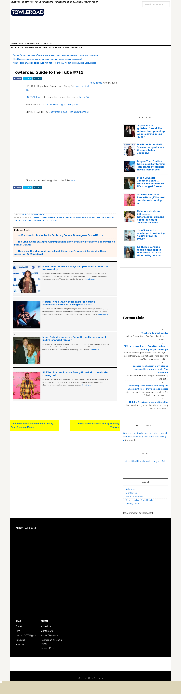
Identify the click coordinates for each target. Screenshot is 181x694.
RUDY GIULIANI (34, 97)
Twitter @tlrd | (130, 461)
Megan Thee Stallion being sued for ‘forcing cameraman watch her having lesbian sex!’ (55, 62)
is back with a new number (74, 112)
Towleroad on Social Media (139, 500)
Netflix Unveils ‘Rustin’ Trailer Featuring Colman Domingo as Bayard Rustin (61, 235)
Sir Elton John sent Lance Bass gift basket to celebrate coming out (151, 198)
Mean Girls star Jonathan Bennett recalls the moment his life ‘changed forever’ (150, 182)
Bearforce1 (54, 112)
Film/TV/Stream (30, 215)
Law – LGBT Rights (26, 635)
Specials (20, 644)
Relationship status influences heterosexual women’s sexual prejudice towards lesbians (150, 217)
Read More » (90, 279)
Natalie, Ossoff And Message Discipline (148, 402)
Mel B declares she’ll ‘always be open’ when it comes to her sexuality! (47, 59)
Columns (20, 640)
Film (18, 631)
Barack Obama (41, 217)
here (73, 180)
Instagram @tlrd (158, 461)
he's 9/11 (84, 97)
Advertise (130, 489)
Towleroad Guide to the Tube (42, 220)
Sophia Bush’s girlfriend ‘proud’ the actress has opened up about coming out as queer (55, 55)
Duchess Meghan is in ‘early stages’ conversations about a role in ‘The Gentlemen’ (150, 369)
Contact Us (131, 493)
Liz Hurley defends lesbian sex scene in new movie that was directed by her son (149, 251)
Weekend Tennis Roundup (154, 333)
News (41, 215)
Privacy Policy (133, 503)
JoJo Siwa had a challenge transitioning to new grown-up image (151, 234)
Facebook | (144, 461)
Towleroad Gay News (91, 12)
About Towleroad (135, 496)
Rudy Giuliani (88, 217)
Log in (100, 678)
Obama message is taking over (62, 104)
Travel (19, 626)
